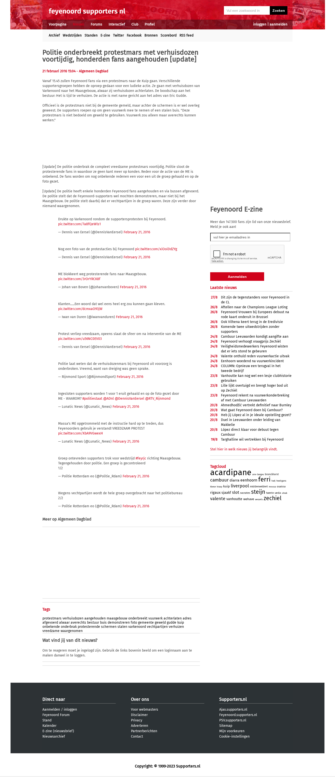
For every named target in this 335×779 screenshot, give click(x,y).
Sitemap (225, 726)
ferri (264, 479)
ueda (278, 493)
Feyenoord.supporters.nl (238, 715)
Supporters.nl (233, 699)
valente (217, 498)
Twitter (118, 35)
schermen (108, 627)
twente (270, 493)
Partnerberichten (144, 731)
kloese (213, 487)
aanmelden (278, 24)
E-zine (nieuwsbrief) (58, 731)
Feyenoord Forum (56, 715)
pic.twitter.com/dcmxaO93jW (80, 309)
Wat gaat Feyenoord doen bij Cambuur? (252, 410)
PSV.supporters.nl (232, 720)
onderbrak (69, 627)
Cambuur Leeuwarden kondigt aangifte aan (254, 336)
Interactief (117, 24)
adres (187, 618)
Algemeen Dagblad (74, 519)
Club (134, 24)
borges (260, 474)
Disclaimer (139, 715)
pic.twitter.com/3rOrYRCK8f (79, 279)
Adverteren (139, 726)
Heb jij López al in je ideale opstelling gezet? (256, 415)
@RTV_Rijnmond (157, 398)
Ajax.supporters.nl (233, 709)
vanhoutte (234, 499)
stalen (122, 627)
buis (103, 622)
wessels (259, 499)
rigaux (215, 492)
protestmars (52, 618)
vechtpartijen (157, 627)
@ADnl (108, 398)
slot (235, 492)
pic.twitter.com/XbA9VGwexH (80, 433)
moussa (272, 487)
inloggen (259, 24)
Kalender (49, 726)
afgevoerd (50, 622)
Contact (137, 736)
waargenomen (72, 631)
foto (134, 622)
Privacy (136, 720)
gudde (171, 622)
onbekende (51, 627)
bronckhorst (272, 474)
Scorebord (169, 35)
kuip (180, 622)
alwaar (64, 622)
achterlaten (173, 618)
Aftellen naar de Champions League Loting (254, 307)
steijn (258, 491)
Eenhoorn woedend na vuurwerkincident (252, 361)
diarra (234, 480)
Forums (96, 24)
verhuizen (176, 627)
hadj (273, 481)
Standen (91, 35)
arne (254, 474)
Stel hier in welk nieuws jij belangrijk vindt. (243, 449)
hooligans (281, 481)
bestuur (93, 622)
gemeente (146, 622)
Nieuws (78, 24)
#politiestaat (92, 398)
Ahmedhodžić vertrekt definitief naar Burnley (256, 405)
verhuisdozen (73, 618)
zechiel (273, 498)
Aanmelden (51, 709)
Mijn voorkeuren (232, 731)
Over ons (140, 699)
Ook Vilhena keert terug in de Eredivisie (252, 322)
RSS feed (186, 35)
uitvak (284, 493)
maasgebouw (117, 618)
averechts (78, 622)
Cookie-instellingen (234, 736)
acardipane (230, 472)
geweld (160, 622)
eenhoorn (248, 480)
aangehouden (95, 618)
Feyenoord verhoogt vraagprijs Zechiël (251, 341)
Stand (47, 720)
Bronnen (151, 35)
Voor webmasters (144, 709)
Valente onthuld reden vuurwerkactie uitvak (255, 356)
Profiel (150, 24)
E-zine (105, 35)
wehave (248, 499)
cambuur (219, 480)
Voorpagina (57, 24)
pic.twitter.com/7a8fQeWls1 (79, 224)
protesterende (89, 627)
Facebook (134, 35)
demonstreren (119, 622)
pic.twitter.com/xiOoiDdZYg (156, 249)
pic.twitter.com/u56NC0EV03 (80, 339)
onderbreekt (137, 618)
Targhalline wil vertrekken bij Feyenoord (252, 439)
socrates (245, 493)
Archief (54, 35)
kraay (219, 486)
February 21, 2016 (137, 232)
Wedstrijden (72, 35)
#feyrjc (141, 458)
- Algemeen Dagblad (92, 71)
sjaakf (226, 493)
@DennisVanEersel (129, 398)
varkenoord (137, 627)
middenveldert (259, 486)
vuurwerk (155, 618)
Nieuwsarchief (53, 736)
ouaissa (281, 486)
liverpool (240, 486)
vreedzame (51, 631)
